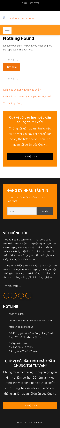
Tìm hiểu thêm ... (12, 285)
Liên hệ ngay (30, 156)
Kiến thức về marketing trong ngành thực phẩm (28, 96)
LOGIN (24, 3)
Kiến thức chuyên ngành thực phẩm (22, 89)
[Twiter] (14, 296)
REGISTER (34, 3)
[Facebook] (6, 296)
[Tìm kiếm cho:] (30, 57)
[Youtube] (28, 296)
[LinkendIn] (21, 296)
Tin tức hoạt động (12, 103)
